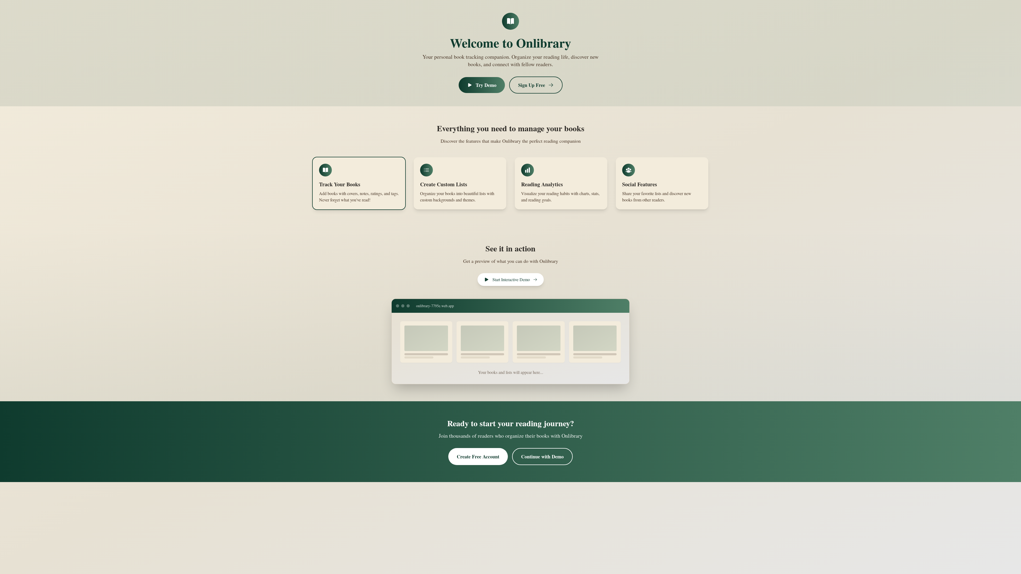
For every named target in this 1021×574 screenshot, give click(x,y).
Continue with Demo (542, 456)
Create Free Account (478, 456)
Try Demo (486, 85)
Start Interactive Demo (511, 279)
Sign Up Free (531, 85)
